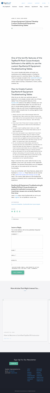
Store (44, 3)
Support (37, 3)
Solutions (14, 6)
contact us (21, 172)
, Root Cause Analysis (34, 204)
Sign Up (13, 363)
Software (27, 6)
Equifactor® (35, 6)
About (23, 3)
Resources (39, 369)
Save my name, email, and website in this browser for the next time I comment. (25, 268)
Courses (21, 6)
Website (14, 260)
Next (39, 219)
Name (13, 250)
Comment (14, 234)
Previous (16, 219)
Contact (30, 3)
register (17, 197)
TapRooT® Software (36, 78)
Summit (46, 6)
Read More (7, 338)
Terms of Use (40, 380)
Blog (41, 6)
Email (13, 255)
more (16, 195)
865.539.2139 (11, 371)
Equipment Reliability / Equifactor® (20, 204)
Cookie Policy (40, 379)
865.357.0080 (14, 372)
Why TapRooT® (6, 6)
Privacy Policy (40, 377)
